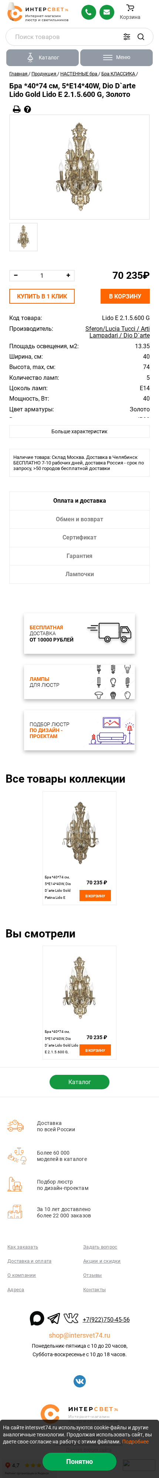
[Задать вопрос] (27, 109)
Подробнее (135, 1442)
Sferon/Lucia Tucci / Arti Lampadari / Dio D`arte (117, 332)
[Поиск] (140, 36)
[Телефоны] (88, 12)
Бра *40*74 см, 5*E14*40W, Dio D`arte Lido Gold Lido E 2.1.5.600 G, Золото (61, 1045)
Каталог (79, 1082)
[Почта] (106, 12)
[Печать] (16, 109)
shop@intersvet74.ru (79, 1335)
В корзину (125, 296)
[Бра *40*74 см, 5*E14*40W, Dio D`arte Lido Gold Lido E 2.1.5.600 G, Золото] (79, 167)
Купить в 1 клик (42, 296)
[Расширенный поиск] (126, 36)
